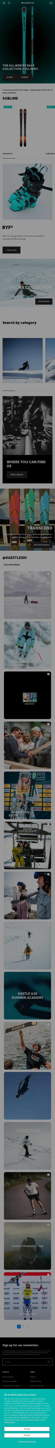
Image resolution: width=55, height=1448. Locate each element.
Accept (27, 1429)
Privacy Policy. (9, 1422)
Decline (27, 1435)
